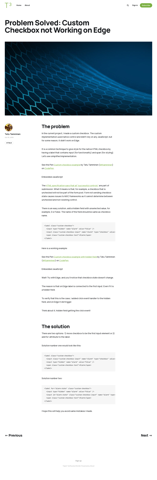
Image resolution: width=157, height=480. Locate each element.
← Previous (13, 435)
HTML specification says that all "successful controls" (72, 185)
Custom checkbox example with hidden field (75, 256)
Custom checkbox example (67, 164)
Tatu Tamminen (13, 134)
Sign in (135, 5)
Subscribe (146, 5)
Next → (146, 435)
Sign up (78, 461)
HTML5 (9, 143)
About (27, 5)
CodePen (49, 168)
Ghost (92, 466)
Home (18, 5)
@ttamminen (106, 164)
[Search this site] (127, 5)
